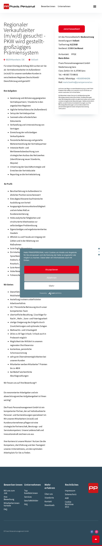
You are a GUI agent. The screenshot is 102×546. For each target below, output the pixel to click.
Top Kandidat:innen (30, 491)
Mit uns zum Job (9, 491)
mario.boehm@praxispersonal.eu (77, 82)
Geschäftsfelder (30, 500)
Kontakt (48, 501)
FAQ (5, 509)
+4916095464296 (83, 78)
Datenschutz (70, 494)
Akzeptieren (51, 269)
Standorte (49, 497)
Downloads (49, 505)
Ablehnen (52, 277)
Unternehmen (64, 6)
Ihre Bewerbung (9, 498)
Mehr (51, 285)
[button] (94, 6)
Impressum (70, 490)
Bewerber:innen (48, 6)
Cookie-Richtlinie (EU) (69, 504)
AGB (67, 498)
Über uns (49, 494)
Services (28, 496)
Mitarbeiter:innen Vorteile (10, 504)
